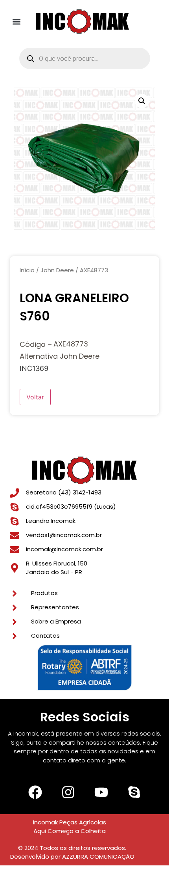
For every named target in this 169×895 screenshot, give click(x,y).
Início (27, 270)
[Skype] (134, 792)
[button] (16, 21)
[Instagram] (68, 792)
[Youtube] (101, 792)
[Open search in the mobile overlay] (84, 58)
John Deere (57, 270)
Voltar (35, 397)
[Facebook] (35, 792)
